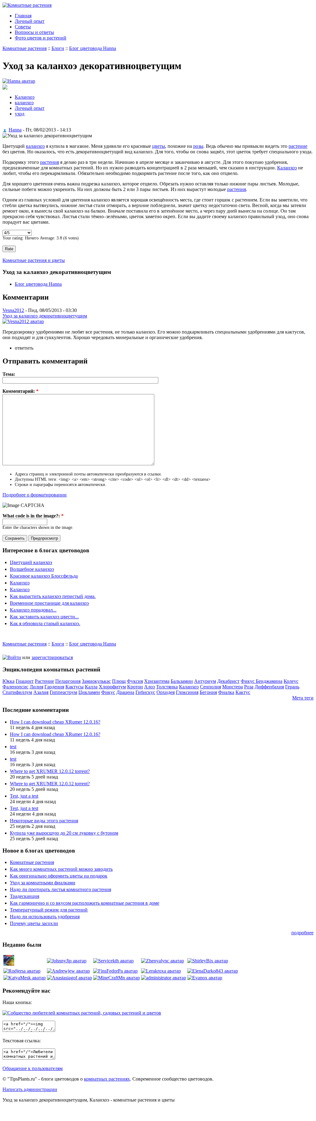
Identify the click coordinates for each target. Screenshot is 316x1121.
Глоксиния (187, 692)
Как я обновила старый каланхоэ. (45, 623)
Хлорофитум (112, 686)
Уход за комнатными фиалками (42, 882)
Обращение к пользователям (32, 1068)
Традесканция (24, 896)
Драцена (125, 692)
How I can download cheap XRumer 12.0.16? (55, 721)
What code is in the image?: (33, 515)
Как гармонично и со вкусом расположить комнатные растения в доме (84, 903)
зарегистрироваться (52, 657)
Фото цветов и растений (40, 37)
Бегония (208, 692)
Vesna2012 (13, 310)
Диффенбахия (269, 686)
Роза (248, 686)
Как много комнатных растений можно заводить (61, 869)
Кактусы (74, 686)
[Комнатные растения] (27, 5)
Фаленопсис (15, 686)
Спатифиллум (17, 692)
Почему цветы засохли (34, 923)
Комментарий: (20, 391)
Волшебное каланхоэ (32, 569)
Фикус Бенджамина (261, 681)
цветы (158, 146)
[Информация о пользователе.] (18, 81)
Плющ (119, 681)
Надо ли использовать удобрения (45, 916)
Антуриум (205, 681)
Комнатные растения (24, 48)
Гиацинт (25, 681)
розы (198, 146)
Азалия (40, 692)
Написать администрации (29, 1089)
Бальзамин (182, 681)
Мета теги (303, 697)
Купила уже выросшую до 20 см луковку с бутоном (64, 833)
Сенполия (210, 686)
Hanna (15, 129)
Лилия (36, 686)
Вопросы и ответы (34, 32)
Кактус (242, 692)
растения (49, 162)
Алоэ (149, 686)
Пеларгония (68, 681)
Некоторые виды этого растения (44, 820)
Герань (292, 686)
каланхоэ (24, 102)
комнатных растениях (107, 1079)
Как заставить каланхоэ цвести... (44, 616)
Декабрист (228, 681)
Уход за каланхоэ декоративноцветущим (44, 315)
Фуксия (135, 681)
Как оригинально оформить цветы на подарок (58, 875)
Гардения (54, 686)
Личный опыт (29, 21)
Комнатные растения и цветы (33, 260)
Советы (23, 26)
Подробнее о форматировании (34, 494)
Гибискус (145, 692)
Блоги (58, 48)
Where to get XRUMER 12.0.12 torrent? (50, 771)
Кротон (135, 686)
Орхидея (165, 692)
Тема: (8, 374)
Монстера (232, 686)
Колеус (291, 681)
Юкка (8, 681)
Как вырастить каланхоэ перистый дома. (53, 596)
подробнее (302, 932)
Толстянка (167, 686)
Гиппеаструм (63, 692)
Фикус (108, 692)
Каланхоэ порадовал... (33, 609)
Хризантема (156, 681)
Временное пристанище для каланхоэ (49, 603)
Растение (44, 681)
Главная (23, 15)
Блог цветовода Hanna (92, 48)
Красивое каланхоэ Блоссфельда (44, 576)
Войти (14, 657)
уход (19, 113)
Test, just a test (24, 796)
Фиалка (226, 692)
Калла (91, 686)
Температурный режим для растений (49, 909)
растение (298, 146)
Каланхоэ (25, 97)
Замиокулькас (96, 681)
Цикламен (89, 692)
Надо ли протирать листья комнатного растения (60, 889)
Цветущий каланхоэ (31, 562)
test (13, 746)
